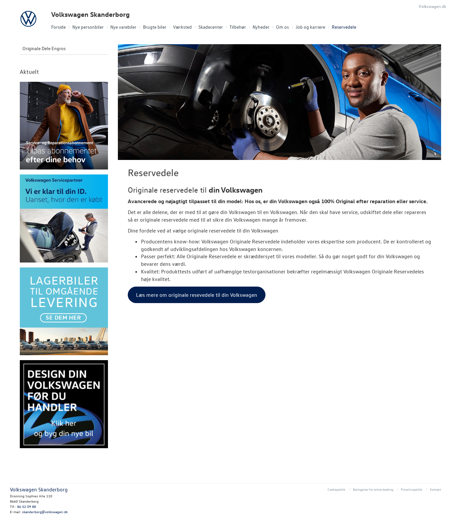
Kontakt (435, 489)
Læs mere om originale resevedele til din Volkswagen (196, 295)
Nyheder (261, 27)
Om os (282, 27)
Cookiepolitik (336, 489)
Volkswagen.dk (432, 6)
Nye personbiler (88, 27)
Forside (58, 27)
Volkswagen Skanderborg (90, 14)
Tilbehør (237, 27)
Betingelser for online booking (373, 489)
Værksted (182, 27)
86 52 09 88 (26, 506)
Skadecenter (210, 27)
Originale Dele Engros (44, 48)
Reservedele (344, 27)
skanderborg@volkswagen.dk (45, 511)
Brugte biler (154, 27)
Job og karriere (310, 27)
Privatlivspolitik (411, 489)
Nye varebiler (123, 27)
